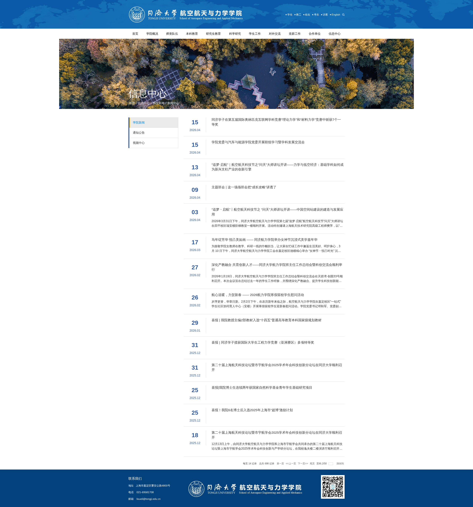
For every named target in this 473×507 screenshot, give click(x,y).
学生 (289, 14)
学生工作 (255, 33)
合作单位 (315, 33)
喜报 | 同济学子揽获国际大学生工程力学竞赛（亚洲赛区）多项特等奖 (263, 342)
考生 (316, 14)
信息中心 (335, 33)
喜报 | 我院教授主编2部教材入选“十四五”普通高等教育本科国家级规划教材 (266, 320)
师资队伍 (172, 33)
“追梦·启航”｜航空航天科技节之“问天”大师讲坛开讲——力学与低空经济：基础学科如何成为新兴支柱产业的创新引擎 (277, 167)
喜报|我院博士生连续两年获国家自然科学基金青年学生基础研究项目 (262, 387)
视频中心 (139, 142)
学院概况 (152, 33)
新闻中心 (173, 103)
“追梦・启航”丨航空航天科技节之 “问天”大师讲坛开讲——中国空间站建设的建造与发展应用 (277, 212)
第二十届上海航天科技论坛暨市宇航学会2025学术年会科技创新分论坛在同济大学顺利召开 (277, 367)
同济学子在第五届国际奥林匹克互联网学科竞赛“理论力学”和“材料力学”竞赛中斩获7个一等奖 (276, 122)
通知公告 (139, 132)
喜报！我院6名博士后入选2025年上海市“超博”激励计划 (252, 410)
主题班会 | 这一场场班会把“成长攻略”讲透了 (244, 187)
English (336, 14)
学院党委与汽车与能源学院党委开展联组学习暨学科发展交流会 (258, 142)
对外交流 (275, 33)
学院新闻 (158, 103)
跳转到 (341, 463)
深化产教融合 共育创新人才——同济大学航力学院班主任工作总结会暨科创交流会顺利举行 (277, 267)
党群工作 (295, 33)
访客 (325, 14)
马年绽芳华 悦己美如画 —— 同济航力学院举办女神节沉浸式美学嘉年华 (264, 239)
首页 (135, 33)
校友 (307, 14)
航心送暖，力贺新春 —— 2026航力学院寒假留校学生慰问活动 (258, 295)
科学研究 (235, 33)
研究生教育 (213, 33)
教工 (298, 14)
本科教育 (192, 33)
